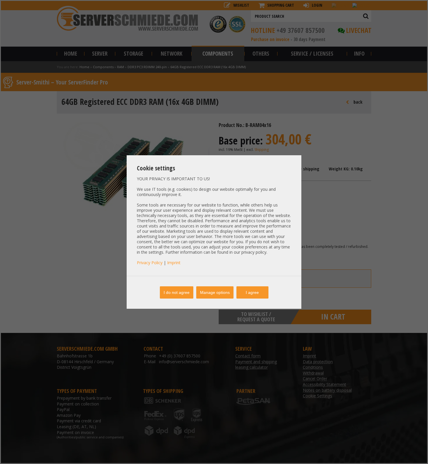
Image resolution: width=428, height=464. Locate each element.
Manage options (215, 292)
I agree (252, 292)
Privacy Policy (149, 262)
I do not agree (177, 292)
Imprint (174, 262)
